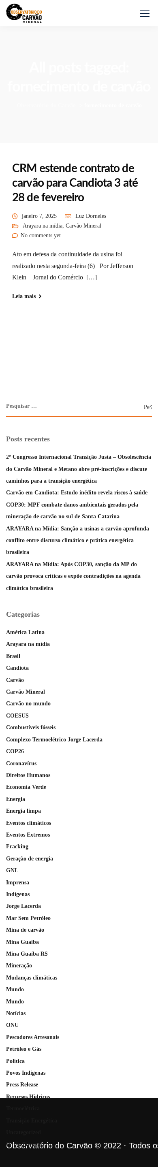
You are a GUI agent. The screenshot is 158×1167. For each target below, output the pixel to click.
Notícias (16, 1013)
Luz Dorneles (90, 216)
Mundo (15, 989)
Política (15, 1061)
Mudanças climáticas (31, 978)
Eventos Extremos (28, 835)
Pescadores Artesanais (32, 1037)
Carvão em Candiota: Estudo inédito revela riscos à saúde (76, 493)
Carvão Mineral (83, 226)
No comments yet (41, 235)
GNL (12, 870)
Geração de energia (29, 859)
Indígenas (18, 894)
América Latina (25, 632)
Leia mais (24, 296)
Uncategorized (23, 1132)
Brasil (13, 656)
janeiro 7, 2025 (39, 216)
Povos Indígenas (25, 1073)
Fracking (17, 846)
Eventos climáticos (28, 823)
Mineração (19, 966)
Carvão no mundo (28, 704)
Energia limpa (23, 811)
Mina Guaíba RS (27, 954)
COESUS (17, 716)
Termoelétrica (23, 1108)
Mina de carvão (25, 930)
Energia (15, 799)
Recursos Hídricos (28, 1097)
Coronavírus (21, 763)
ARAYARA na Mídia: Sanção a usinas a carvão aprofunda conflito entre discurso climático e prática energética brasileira (77, 541)
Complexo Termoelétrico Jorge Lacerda (54, 740)
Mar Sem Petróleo (28, 918)
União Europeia (25, 1144)
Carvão (15, 680)
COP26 (15, 751)
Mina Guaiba (22, 942)
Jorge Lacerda (23, 906)
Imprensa (17, 883)
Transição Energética (31, 1121)
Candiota (17, 668)
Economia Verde (26, 787)
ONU (12, 1025)
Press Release (22, 1085)
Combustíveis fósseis (31, 727)
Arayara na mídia (42, 226)
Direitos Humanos (28, 775)
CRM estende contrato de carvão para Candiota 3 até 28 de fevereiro (75, 183)
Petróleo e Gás (23, 1049)
